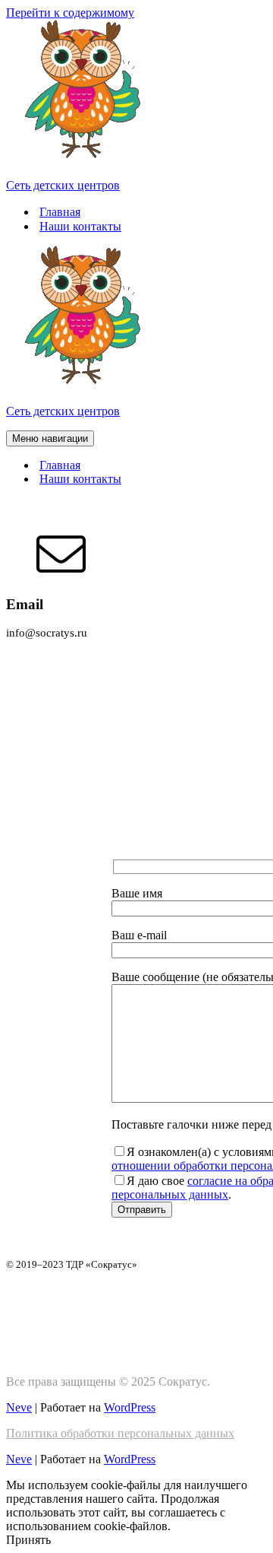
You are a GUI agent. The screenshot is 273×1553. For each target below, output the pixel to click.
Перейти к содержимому (70, 12)
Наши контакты (80, 226)
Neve (19, 1407)
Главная (59, 211)
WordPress (129, 1407)
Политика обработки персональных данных (120, 1433)
